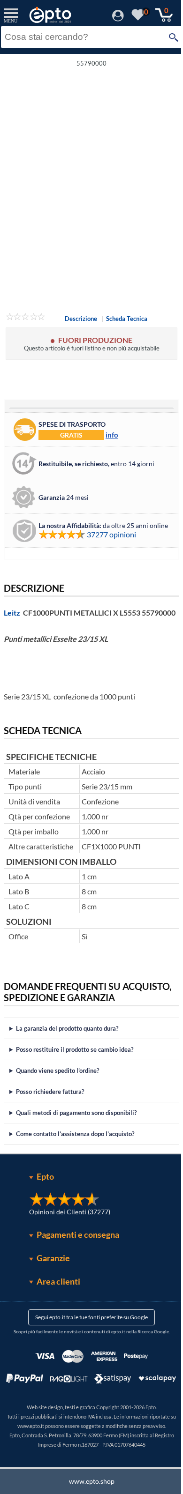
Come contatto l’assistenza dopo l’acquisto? (75, 1142)
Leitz (12, 612)
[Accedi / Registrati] (118, 18)
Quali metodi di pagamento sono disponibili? (76, 1121)
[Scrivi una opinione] (26, 318)
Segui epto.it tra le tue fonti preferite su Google (88, 1326)
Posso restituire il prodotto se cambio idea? (74, 1058)
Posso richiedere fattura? (50, 1100)
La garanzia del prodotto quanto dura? (67, 1037)
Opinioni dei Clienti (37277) (66, 1221)
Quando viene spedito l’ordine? (57, 1079)
